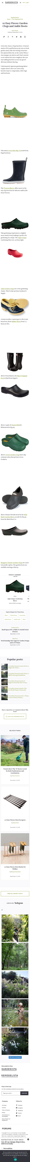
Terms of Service (6, 1110)
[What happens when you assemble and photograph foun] (15, 956)
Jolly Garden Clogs (7, 289)
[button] (20, 2)
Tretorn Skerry (9, 188)
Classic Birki (15, 425)
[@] (5, 911)
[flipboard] (4, 36)
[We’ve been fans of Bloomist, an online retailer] (15, 928)
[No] (28, 1156)
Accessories (22, 615)
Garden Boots (15, 17)
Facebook (20, 1110)
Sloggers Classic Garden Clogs (12, 563)
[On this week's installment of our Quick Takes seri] (15, 1013)
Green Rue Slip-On (14, 151)
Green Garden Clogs (12, 455)
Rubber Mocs (16, 321)
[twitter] (16, 36)
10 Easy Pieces (13, 615)
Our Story (4, 1105)
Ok (15, 1159)
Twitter (20, 1113)
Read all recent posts (15, 893)
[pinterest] (12, 36)
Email (19, 1115)
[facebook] (8, 36)
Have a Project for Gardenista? (6, 1119)
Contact (4, 1107)
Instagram (20, 1107)
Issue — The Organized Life (15, 19)
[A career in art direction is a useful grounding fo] (15, 1041)
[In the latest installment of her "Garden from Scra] (15, 984)
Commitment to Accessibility (6, 1115)
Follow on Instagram (16, 1057)
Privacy (3, 1112)
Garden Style (17, 619)
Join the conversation (16, 716)
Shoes (6, 615)
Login (27, 2)
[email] (20, 36)
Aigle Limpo (22, 238)
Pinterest (20, 1105)
